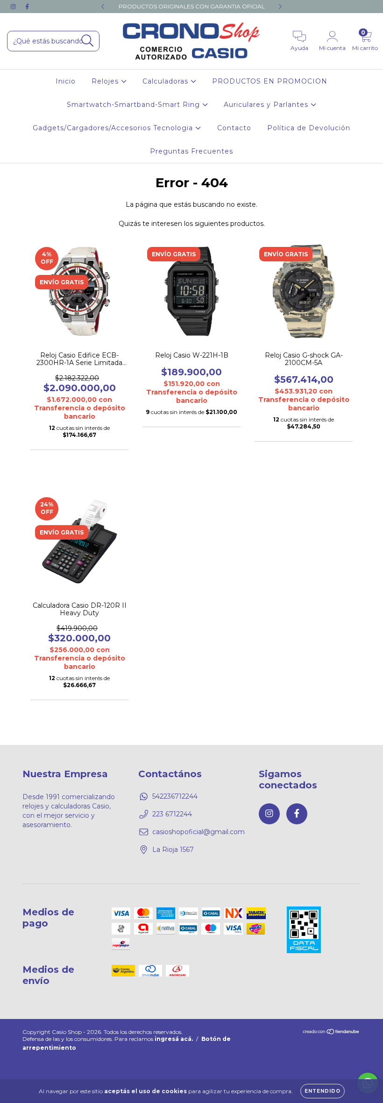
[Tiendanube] (331, 1032)
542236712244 (175, 796)
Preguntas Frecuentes (191, 151)
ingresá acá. (174, 1038)
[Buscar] (88, 41)
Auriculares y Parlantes (267, 104)
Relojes (106, 81)
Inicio (66, 81)
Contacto (234, 128)
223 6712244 (172, 814)
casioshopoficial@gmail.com (198, 832)
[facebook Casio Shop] (27, 6)
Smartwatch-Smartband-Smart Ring (134, 104)
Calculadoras (166, 81)
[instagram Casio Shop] (14, 6)
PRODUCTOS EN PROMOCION (269, 81)
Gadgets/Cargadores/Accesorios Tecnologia (114, 128)
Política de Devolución (308, 128)
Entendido (322, 1091)
